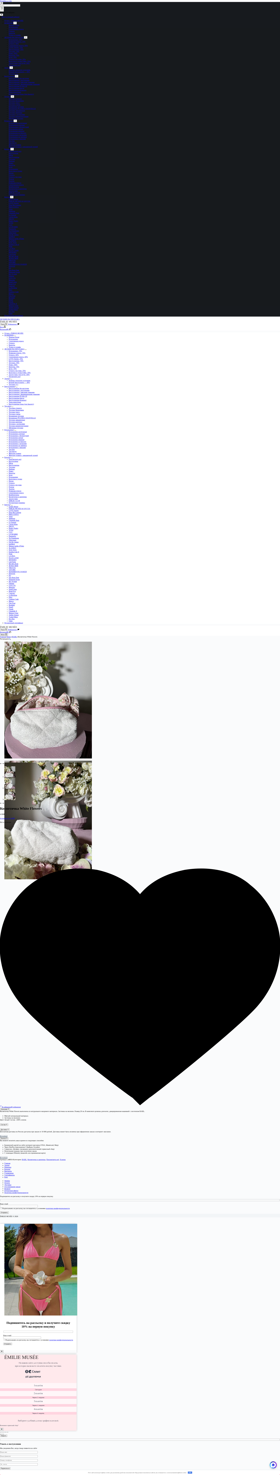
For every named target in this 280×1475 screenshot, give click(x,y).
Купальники (13, 339)
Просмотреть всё (15, 459)
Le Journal (12, 522)
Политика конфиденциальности (16, 1193)
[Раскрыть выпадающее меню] (26, 349)
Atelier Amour (14, 615)
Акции (7, 379)
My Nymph (13, 581)
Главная (7, 1163)
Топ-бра (12, 449)
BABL (24, 1160)
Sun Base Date (14, 578)
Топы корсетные (15, 402)
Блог (6, 1177)
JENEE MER (13, 566)
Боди (13, 369)
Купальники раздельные (18, 432)
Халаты (11, 489)
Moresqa (12, 587)
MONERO (13, 560)
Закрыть (3, 1436)
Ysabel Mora (13, 617)
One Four (12, 603)
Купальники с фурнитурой (19, 436)
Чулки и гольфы (15, 347)
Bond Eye (12, 591)
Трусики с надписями (17, 424)
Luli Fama (12, 562)
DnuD (11, 607)
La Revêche (13, 595)
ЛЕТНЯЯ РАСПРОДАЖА (10, 319)
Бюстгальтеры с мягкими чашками (22, 392)
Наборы (12, 469)
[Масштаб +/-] (1, 1432)
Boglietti (12, 605)
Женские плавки (15, 453)
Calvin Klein (13, 524)
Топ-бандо (13, 451)
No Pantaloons (14, 538)
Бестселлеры (13, 461)
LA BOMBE (13, 534)
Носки (11, 481)
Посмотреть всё (14, 377)
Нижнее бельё (14, 337)
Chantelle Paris (14, 520)
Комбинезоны (14, 495)
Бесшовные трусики (16, 416)
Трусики (14, 363)
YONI (11, 530)
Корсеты (12, 345)
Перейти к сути (6, 1)
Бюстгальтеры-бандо (16, 398)
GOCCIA (12, 585)
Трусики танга (14, 412)
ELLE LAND (14, 558)
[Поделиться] (5, 1432)
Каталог (7, 457)
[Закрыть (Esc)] (7, 1432)
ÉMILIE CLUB (14, 501)
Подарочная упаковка (17, 503)
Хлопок (63, 1160)
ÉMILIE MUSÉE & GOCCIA (19, 509)
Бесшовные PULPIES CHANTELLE (22, 418)
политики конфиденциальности (58, 1208)
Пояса (13, 365)
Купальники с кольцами (18, 444)
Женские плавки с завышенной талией (23, 455)
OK (190, 1472)
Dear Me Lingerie (15, 512)
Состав (3, 1124)
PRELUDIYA (14, 514)
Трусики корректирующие (18, 426)
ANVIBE (12, 570)
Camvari (12, 593)
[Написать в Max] (273, 1464)
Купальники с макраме (17, 447)
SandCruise (13, 589)
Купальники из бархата (17, 442)
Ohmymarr (12, 540)
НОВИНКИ (8, 335)
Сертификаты (9, 1175)
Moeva (11, 601)
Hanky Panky (13, 528)
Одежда (12, 343)
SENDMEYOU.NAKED (18, 572)
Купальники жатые (16, 438)
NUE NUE (13, 550)
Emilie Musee (13, 507)
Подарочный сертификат (13, 623)
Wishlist (7, 1181)
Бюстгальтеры (16, 361)
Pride (10, 554)
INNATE (12, 574)
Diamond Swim (14, 579)
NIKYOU (12, 568)
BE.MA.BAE (13, 564)
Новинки (7, 1167)
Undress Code (14, 599)
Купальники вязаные (16, 440)
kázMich (12, 544)
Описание (4, 1109)
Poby (10, 597)
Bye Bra (12, 619)
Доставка (4, 1129)
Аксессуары (13, 499)
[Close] (2, 1351)
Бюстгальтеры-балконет (17, 400)
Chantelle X (13, 611)
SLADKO (12, 548)
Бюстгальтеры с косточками (19, 390)
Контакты (8, 1171)
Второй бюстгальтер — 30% (19, 382)
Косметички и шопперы (18, 497)
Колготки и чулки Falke (20, 373)
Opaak (11, 609)
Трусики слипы (14, 414)
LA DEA (12, 556)
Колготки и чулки (15, 479)
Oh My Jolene (14, 542)
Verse (11, 516)
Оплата (3, 1138)
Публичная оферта (11, 1191)
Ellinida (11, 583)
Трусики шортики (15, 422)
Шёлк (11, 463)
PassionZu (12, 536)
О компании (9, 1173)
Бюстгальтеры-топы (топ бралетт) (21, 404)
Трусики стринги (15, 408)
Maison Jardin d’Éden (16, 546)
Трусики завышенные (17, 420)
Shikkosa (12, 518)
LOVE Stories (16, 359)
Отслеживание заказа (12, 1187)
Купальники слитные (17, 434)
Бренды (7, 505)
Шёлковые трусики (16, 428)
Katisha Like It (14, 552)
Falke (11, 621)
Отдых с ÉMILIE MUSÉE (13, 333)
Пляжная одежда (17, 353)
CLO (10, 532)
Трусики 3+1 (13, 384)
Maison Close (13, 613)
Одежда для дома (17, 371)
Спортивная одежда (16, 341)
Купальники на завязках (18, 445)
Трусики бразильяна (16, 410)
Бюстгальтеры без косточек (19, 388)
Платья (11, 487)
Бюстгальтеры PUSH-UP (18, 396)
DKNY (11, 526)
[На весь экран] (3, 1432)
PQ (10, 576)
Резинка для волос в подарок (19, 380)
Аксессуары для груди (19, 375)
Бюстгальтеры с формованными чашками (24, 394)
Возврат (7, 1189)
